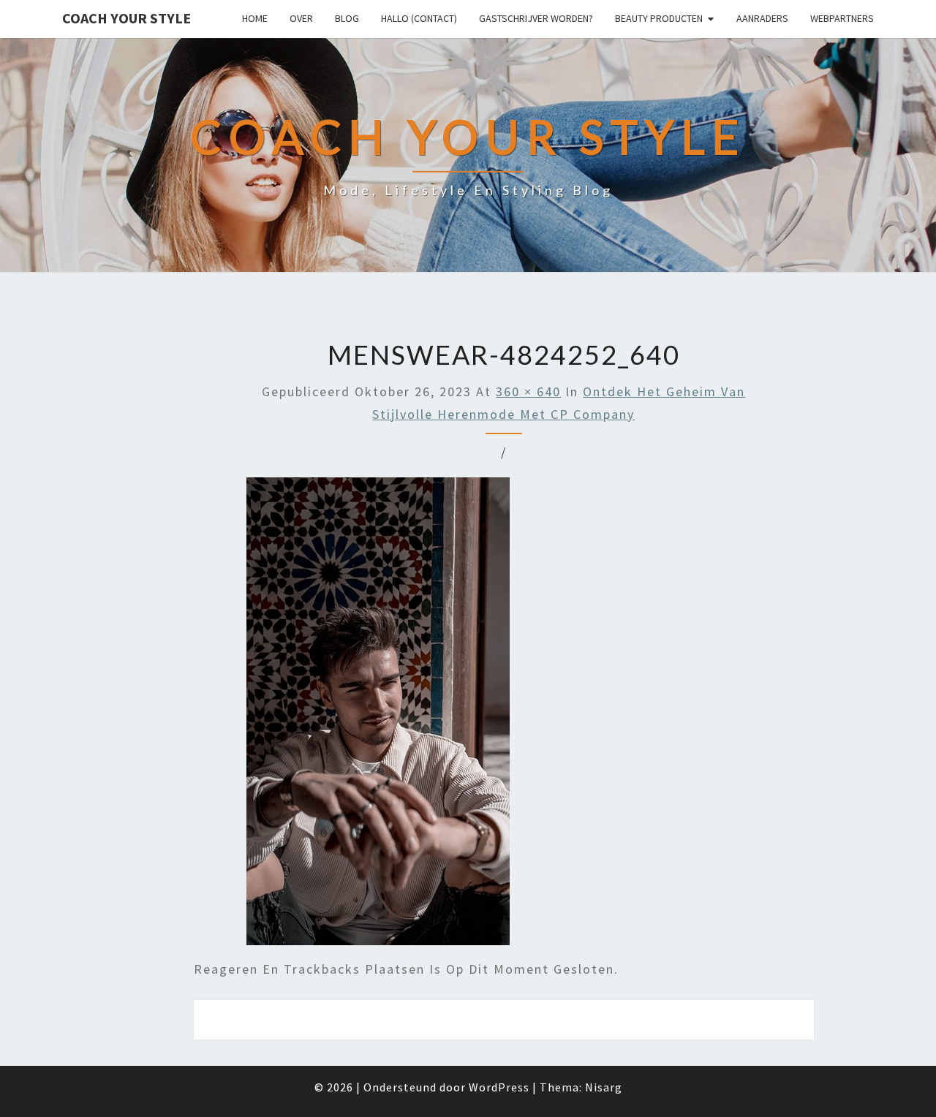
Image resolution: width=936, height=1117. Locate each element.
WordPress (499, 1087)
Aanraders (762, 18)
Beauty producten (659, 18)
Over (301, 18)
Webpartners (842, 18)
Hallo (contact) (419, 18)
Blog (347, 18)
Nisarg (603, 1087)
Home (255, 18)
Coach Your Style (126, 18)
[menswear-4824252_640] (378, 716)
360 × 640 (528, 391)
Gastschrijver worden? (536, 18)
